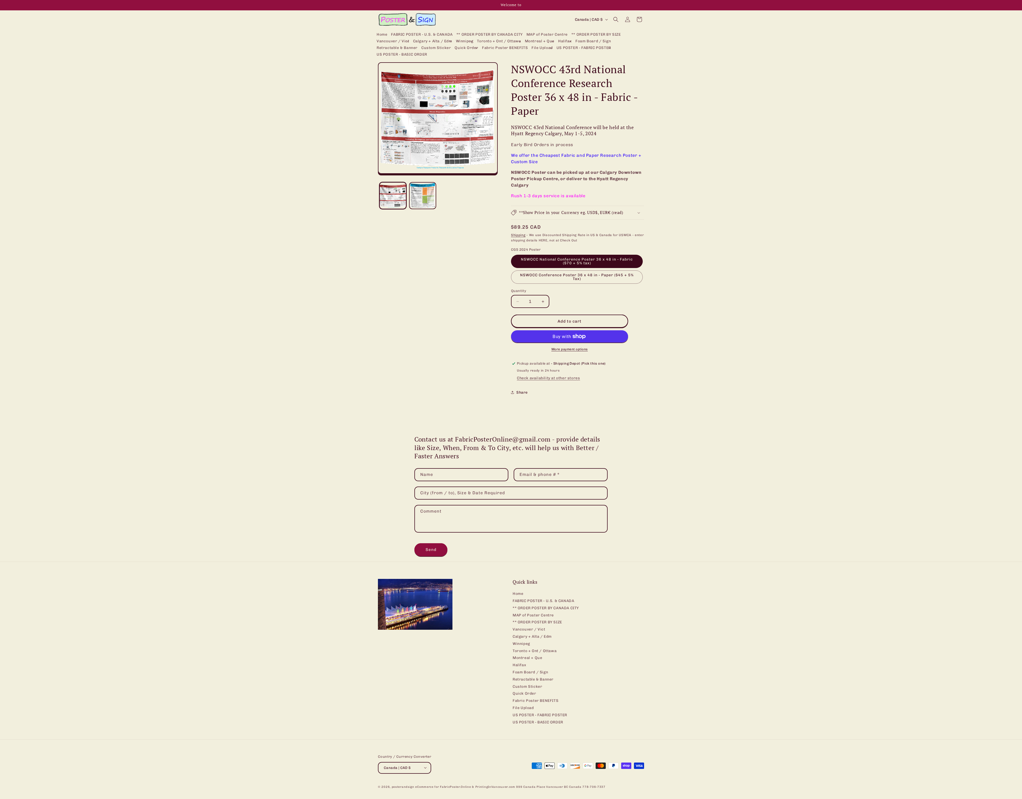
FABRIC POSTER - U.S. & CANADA (543, 601)
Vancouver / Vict (529, 629)
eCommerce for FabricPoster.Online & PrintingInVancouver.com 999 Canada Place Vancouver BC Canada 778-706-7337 (510, 786)
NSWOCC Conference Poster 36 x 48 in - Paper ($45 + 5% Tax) (577, 277)
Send (431, 549)
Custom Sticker (527, 686)
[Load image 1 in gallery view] (392, 195)
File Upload (523, 708)
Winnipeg (521, 643)
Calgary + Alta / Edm (532, 636)
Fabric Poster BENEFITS (535, 701)
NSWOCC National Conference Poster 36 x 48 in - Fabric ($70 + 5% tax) (577, 261)
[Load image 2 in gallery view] (422, 195)
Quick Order (524, 693)
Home (518, 594)
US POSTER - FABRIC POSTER (540, 715)
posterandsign (403, 786)
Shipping (518, 235)
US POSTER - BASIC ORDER (538, 722)
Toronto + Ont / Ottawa (535, 651)
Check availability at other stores (548, 378)
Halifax (519, 665)
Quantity (518, 291)
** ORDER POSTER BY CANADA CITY (546, 608)
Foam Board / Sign (530, 672)
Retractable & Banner (533, 679)
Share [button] (522, 392)
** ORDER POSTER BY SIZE (537, 622)
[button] (393, 41)
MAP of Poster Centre (533, 615)
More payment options (569, 349)
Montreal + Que (527, 658)
